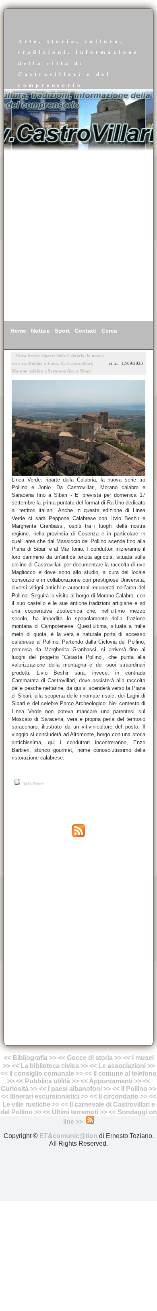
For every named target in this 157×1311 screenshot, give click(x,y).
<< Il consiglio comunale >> (41, 1073)
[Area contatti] (108, 1112)
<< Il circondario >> (118, 1096)
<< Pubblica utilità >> (47, 1081)
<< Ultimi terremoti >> (75, 1112)
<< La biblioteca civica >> (50, 1065)
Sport (62, 330)
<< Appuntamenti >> (111, 1081)
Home (18, 330)
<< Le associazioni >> (122, 1065)
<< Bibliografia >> (30, 1057)
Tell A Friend (33, 784)
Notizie (40, 330)
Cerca (109, 330)
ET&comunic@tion (68, 1135)
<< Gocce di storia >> (90, 1057)
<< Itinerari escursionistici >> (44, 1096)
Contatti (85, 330)
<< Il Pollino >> (134, 1088)
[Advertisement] (78, 236)
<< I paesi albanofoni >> (75, 1088)
